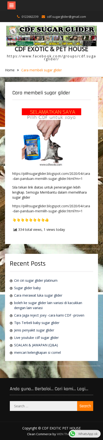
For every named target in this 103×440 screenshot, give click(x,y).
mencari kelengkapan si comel (37, 352)
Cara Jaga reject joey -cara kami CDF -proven (49, 315)
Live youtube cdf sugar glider (36, 337)
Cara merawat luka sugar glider (38, 295)
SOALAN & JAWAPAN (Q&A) (36, 345)
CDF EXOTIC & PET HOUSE (51, 49)
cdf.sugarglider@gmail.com (66, 16)
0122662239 (30, 16)
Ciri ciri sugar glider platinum (35, 280)
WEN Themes (66, 434)
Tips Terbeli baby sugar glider (36, 322)
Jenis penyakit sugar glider (34, 330)
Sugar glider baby (27, 288)
